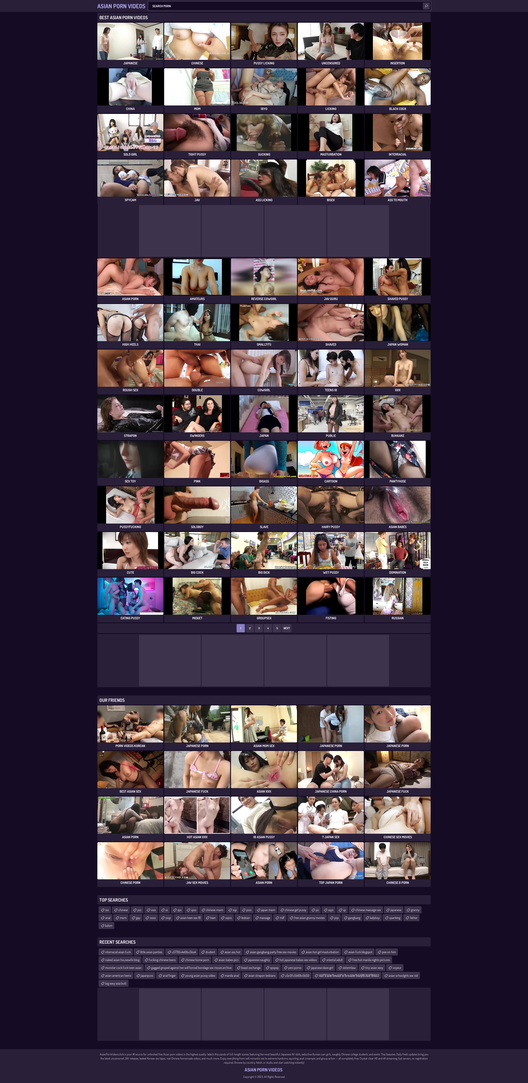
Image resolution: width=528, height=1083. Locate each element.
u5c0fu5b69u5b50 (297, 975)
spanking (394, 918)
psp (336, 918)
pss (139, 910)
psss (249, 910)
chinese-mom (214, 910)
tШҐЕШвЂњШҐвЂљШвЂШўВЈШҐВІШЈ (349, 975)
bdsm (108, 925)
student (210, 952)
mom (123, 918)
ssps (331, 910)
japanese (395, 910)
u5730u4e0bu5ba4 (184, 952)
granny (415, 910)
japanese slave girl (322, 968)
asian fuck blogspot (360, 952)
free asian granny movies (309, 918)
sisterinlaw (349, 968)
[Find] (426, 5)
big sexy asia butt (115, 983)
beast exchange (250, 968)
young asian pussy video (200, 975)
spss (193, 910)
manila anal (232, 975)
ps (317, 910)
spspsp (274, 968)
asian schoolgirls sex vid (403, 975)
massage (264, 918)
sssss (153, 918)
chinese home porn (197, 960)
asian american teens (118, 975)
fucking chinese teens (162, 960)
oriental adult (334, 960)
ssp (235, 910)
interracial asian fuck (118, 952)
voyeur (397, 968)
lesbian (245, 918)
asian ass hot (232, 952)
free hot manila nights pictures (371, 960)
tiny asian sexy (374, 968)
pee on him (389, 952)
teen (213, 918)
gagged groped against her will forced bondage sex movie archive (191, 968)
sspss (228, 918)
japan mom (268, 910)
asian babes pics (229, 960)
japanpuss (147, 975)
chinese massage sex (368, 910)
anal (107, 918)
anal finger (169, 975)
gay (138, 918)
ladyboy (375, 918)
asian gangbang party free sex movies (273, 952)
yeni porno (295, 968)
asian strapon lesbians (262, 975)
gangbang (354, 918)
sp (344, 910)
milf (282, 918)
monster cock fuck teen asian (123, 968)
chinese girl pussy (295, 910)
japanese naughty (259, 960)
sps (179, 910)
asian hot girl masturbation (322, 952)
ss (166, 910)
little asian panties (151, 952)
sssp (168, 918)
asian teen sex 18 (190, 918)
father (413, 918)
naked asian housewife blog (122, 960)
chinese (123, 910)
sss (107, 910)
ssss (153, 910)
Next (287, 628)
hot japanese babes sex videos (298, 960)
